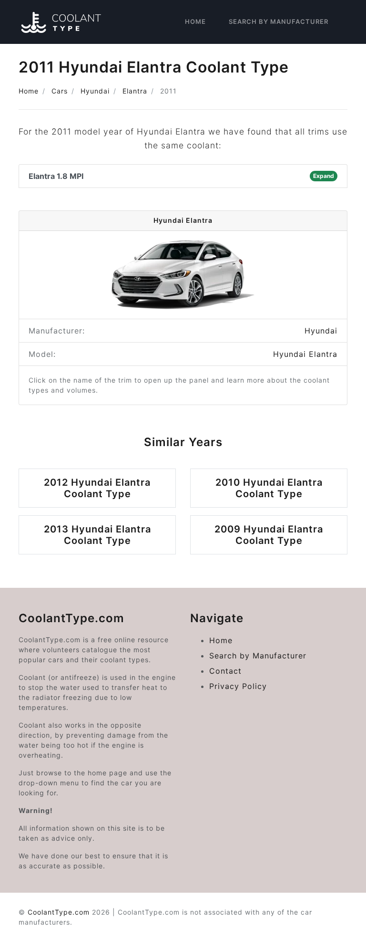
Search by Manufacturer (278, 21)
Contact (225, 671)
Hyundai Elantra (305, 354)
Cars (59, 91)
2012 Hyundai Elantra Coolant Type (97, 488)
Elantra (134, 91)
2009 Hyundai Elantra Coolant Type (268, 534)
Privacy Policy (238, 686)
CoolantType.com (59, 912)
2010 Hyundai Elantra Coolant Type (269, 488)
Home (195, 21)
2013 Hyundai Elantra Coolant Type (97, 534)
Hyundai (95, 91)
